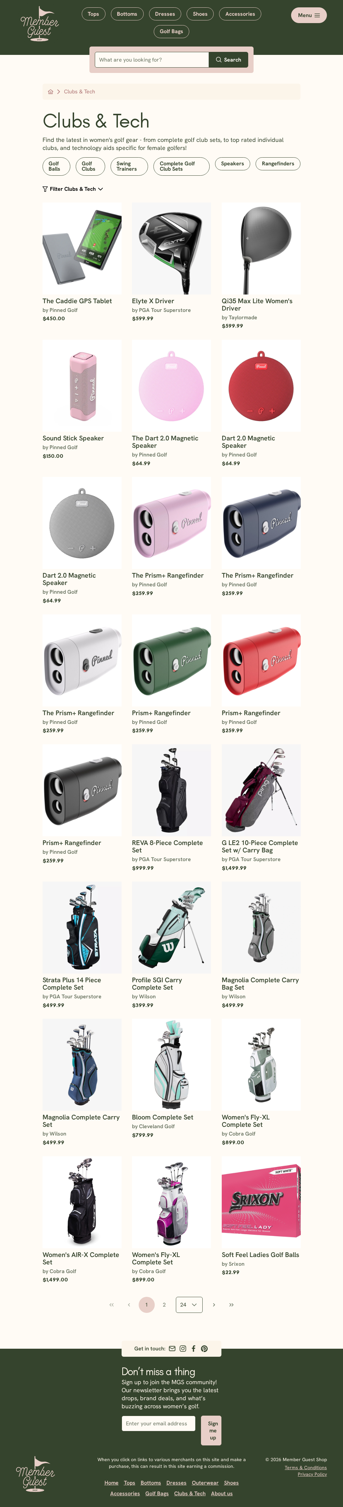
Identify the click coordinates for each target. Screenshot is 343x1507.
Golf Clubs (88, 166)
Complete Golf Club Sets (177, 166)
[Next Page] (214, 1305)
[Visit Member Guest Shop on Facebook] (194, 1349)
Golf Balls (54, 166)
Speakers (232, 163)
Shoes (200, 13)
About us (222, 1493)
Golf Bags (171, 31)
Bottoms (127, 13)
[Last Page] (231, 1305)
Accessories (240, 13)
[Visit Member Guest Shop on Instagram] (183, 1349)
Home (112, 1482)
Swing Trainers (127, 166)
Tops (93, 13)
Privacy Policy (312, 1474)
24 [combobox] (183, 1304)
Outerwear (205, 1482)
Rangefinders (278, 163)
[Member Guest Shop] (39, 36)
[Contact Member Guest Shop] (172, 1349)
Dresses (165, 13)
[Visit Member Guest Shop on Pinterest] (204, 1349)
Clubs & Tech (190, 1493)
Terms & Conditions (306, 1467)
